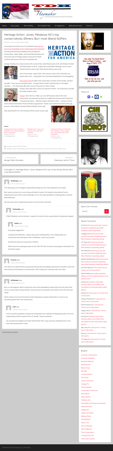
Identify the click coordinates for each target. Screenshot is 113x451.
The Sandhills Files (44, 26)
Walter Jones (62, 149)
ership (42, 49)
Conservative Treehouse (89, 390)
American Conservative (89, 355)
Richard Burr (40, 149)
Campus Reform (86, 374)
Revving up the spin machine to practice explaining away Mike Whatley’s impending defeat (94, 227)
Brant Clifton (25, 42)
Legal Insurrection (87, 413)
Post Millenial (85, 419)
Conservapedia (86, 387)
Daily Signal (85, 393)
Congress (9, 146)
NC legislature (59, 26)
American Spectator (88, 358)
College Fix (85, 384)
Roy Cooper (15, 26)
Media (15, 146)
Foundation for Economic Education (93, 403)
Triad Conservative (87, 432)
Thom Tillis (54, 149)
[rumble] (100, 97)
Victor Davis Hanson (88, 439)
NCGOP (19, 146)
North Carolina (31, 149)
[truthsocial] (88, 97)
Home (4, 26)
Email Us (89, 26)
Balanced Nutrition (75, 26)
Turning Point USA (87, 435)
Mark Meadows (21, 149)
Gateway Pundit (86, 406)
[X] (92, 97)
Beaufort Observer (87, 361)
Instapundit (85, 410)
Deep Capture (86, 397)
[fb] (97, 97)
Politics (25, 146)
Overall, (22, 96)
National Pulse (86, 416)
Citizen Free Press (87, 381)
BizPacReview (86, 364)
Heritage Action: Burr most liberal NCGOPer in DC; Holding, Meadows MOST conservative (14, 130)
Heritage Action (11, 149)
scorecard (47, 149)
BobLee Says (85, 368)
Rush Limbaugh (86, 426)
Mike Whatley (28, 26)
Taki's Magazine (86, 429)
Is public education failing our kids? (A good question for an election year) (94, 276)
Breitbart (84, 371)
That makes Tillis (26, 81)
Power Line (85, 422)
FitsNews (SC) (86, 400)
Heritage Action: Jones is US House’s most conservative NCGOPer (35, 130)
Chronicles (84, 377)
